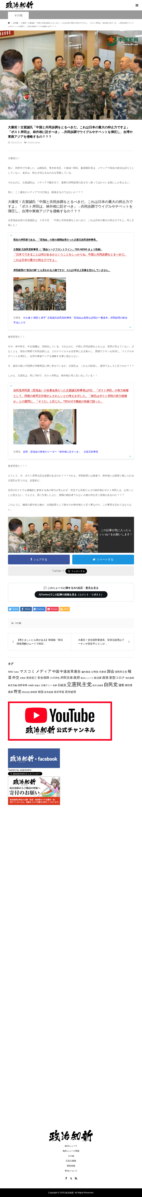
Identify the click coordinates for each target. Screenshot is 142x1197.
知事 (55, 685)
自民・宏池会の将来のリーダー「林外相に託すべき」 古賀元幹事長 (60, 451)
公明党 (94, 671)
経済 (94, 685)
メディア (44, 671)
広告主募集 (71, 1161)
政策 (105, 677)
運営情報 (71, 1166)
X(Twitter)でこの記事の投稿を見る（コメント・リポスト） (71, 594)
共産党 (102, 671)
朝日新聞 (130, 678)
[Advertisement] (71, 36)
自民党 (111, 684)
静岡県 (33, 692)
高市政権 (48, 692)
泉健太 (37, 685)
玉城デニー (46, 685)
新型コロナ (117, 677)
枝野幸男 (22, 685)
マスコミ (27, 671)
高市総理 (70, 691)
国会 (110, 671)
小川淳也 (55, 677)
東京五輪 (12, 685)
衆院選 (128, 685)
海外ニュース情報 (71, 1151)
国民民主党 (121, 671)
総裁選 (100, 685)
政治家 (98, 677)
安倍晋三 (31, 677)
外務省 (23, 678)
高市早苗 (59, 691)
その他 (18, 623)
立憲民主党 (79, 684)
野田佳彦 (26, 692)
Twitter (16, 672)
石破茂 (62, 685)
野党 (17, 691)
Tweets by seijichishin (20, 770)
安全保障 (43, 677)
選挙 (10, 691)
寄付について (71, 1171)
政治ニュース (87, 678)
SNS (10, 672)
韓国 (40, 691)
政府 (76, 677)
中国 (55, 671)
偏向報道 (85, 672)
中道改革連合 (70, 671)
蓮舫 (121, 685)
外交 (15, 677)
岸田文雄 (66, 677)
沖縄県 (31, 685)
